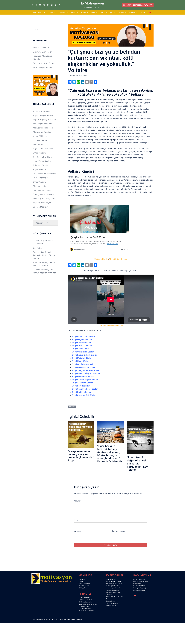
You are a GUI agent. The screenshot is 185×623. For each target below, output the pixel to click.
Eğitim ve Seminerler (42, 52)
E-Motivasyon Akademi (43, 67)
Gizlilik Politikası (84, 583)
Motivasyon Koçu (139, 590)
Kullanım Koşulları (84, 586)
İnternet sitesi (118, 531)
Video (102, 12)
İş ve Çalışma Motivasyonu (45, 194)
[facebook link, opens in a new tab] (32, 5)
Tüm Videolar (39, 144)
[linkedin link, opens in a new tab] (51, 5)
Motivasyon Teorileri (42, 132)
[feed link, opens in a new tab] (59, 5)
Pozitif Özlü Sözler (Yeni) (44, 174)
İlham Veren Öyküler (42, 161)
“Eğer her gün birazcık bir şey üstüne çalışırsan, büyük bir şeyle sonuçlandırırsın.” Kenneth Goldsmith (109, 453)
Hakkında (82, 579)
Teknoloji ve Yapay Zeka (44, 198)
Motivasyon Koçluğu (85, 600)
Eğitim (83, 12)
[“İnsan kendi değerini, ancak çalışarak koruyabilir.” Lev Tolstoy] (140, 437)
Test (111, 12)
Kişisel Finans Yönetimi (43, 149)
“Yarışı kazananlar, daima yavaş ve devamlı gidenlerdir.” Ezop (81, 456)
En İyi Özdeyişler (40, 178)
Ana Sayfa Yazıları (41, 111)
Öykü (93, 12)
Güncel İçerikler (111, 579)
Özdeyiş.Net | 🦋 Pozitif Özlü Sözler (110, 259)
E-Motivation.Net (139, 586)
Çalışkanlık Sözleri (78, 75)
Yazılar (50, 12)
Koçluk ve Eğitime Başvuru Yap (137, 5)
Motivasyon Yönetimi (42, 124)
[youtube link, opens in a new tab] (40, 5)
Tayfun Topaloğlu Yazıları (44, 120)
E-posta (78, 531)
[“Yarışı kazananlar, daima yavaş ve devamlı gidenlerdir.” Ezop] (81, 434)
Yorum (77, 501)
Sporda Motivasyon (42, 207)
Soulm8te (37, 248)
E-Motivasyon (92, 3)
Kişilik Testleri (39, 169)
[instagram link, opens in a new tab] (44, 5)
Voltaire (72, 407)
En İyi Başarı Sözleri (81, 349)
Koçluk (73, 12)
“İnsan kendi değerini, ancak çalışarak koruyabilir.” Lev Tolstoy (137, 463)
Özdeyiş (132, 12)
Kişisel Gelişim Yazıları (43, 115)
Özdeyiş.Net (137, 583)
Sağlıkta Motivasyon (42, 203)
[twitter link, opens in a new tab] (36, 5)
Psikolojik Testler (40, 165)
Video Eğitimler (40, 136)
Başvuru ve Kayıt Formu (43, 63)
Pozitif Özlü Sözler (112, 603)
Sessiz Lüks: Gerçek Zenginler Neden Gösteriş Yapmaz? (44, 255)
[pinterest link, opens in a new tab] (48, 5)
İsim (76, 520)
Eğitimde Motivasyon (42, 190)
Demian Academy (139, 579)
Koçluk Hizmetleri (41, 48)
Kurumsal (62, 12)
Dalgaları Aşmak (40, 140)
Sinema (121, 12)
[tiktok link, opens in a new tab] (55, 5)
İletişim (143, 12)
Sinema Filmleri (40, 186)
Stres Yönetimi (39, 153)
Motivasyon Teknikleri (43, 128)
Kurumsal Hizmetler (85, 608)
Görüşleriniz (83, 588)
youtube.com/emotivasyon (110, 325)
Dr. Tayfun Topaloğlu (140, 588)
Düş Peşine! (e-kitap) (42, 157)
